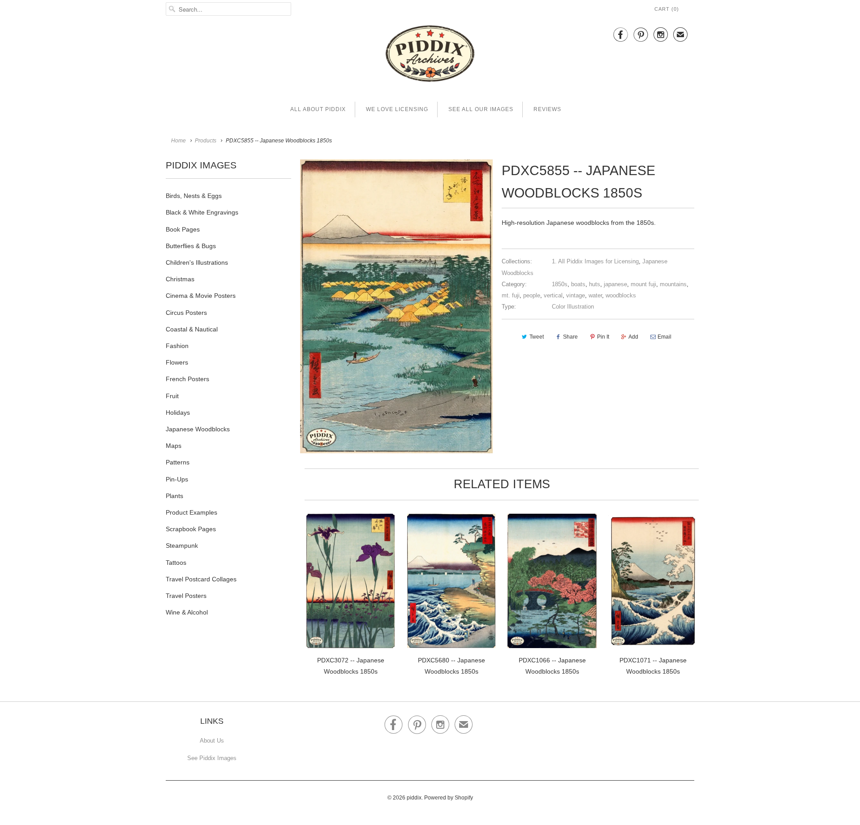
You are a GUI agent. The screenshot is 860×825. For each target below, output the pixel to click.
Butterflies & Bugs (191, 245)
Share (570, 337)
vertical (553, 295)
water (595, 295)
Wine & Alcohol (187, 612)
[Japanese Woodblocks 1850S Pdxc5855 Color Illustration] (396, 306)
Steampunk (182, 545)
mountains (673, 284)
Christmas (180, 279)
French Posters (187, 378)
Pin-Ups (177, 479)
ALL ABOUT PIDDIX (318, 109)
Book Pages (183, 229)
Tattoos (176, 562)
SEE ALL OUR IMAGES (480, 109)
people (531, 295)
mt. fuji (511, 295)
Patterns (177, 462)
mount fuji (643, 284)
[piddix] (430, 55)
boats (578, 284)
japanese (615, 284)
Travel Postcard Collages (201, 579)
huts (594, 284)
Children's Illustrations (197, 262)
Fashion (177, 345)
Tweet (536, 337)
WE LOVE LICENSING (397, 109)
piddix (414, 798)
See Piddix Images (211, 758)
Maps (173, 445)
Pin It (603, 337)
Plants (174, 495)
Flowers (177, 362)
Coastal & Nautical (192, 329)
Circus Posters (186, 312)
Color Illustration (573, 306)
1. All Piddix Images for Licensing (595, 261)
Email (664, 337)
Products (205, 141)
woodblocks (621, 295)
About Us (212, 740)
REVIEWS (547, 109)
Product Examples (191, 512)
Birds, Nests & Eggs (194, 195)
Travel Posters (186, 595)
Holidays (178, 412)
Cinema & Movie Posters (201, 295)
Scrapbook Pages (191, 529)
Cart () (666, 9)
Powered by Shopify (448, 798)
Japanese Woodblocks (198, 429)
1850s (560, 284)
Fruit (172, 396)
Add (633, 337)
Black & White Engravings (202, 212)
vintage (575, 295)
